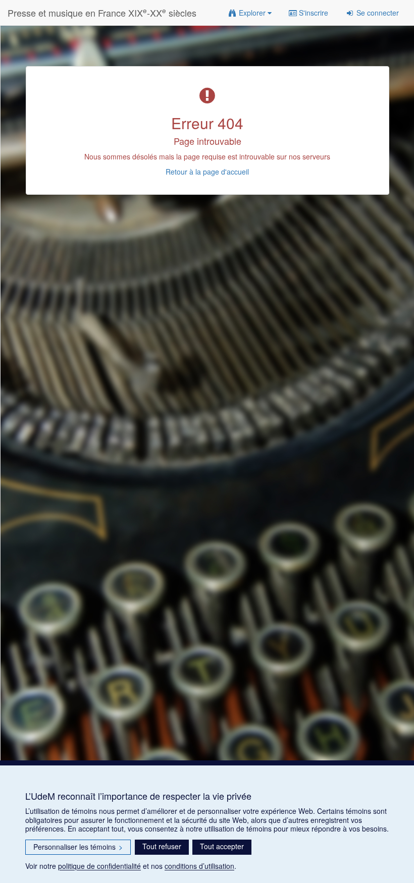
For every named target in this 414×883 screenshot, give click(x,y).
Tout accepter (222, 846)
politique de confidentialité (99, 866)
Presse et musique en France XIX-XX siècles (102, 12)
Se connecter (376, 13)
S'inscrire (312, 13)
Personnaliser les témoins (78, 847)
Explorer (252, 13)
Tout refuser (161, 846)
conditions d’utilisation (199, 866)
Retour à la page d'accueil (207, 172)
